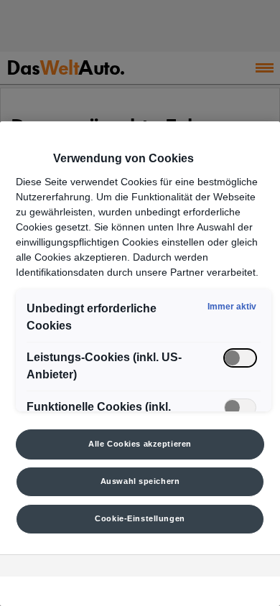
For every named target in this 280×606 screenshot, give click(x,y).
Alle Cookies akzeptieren (140, 443)
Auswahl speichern (140, 481)
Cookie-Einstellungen (140, 518)
